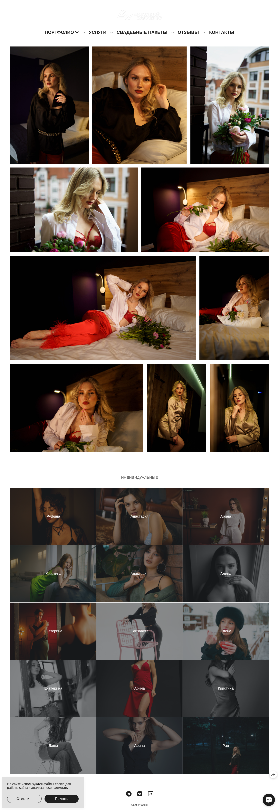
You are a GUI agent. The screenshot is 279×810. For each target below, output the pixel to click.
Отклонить (24, 798)
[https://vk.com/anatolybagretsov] (139, 794)
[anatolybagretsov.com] (139, 15)
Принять (61, 798)
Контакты (221, 32)
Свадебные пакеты (142, 32)
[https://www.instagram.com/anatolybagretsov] (150, 794)
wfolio (144, 804)
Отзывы (188, 32)
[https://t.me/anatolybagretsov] (129, 794)
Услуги (97, 32)
